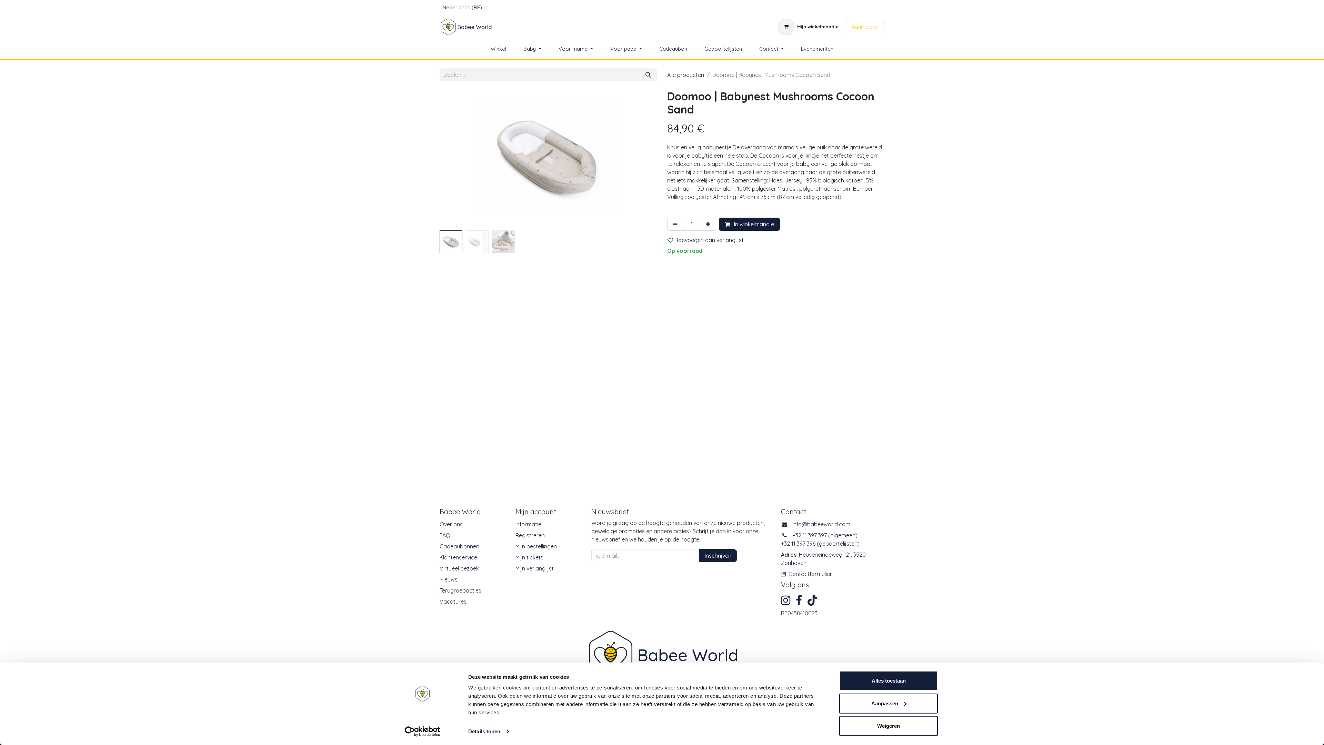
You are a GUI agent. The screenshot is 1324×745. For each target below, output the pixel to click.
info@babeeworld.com (821, 524)
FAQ (445, 535)
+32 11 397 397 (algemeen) (824, 535)
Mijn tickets (529, 557)
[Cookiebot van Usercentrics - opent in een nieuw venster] (422, 731)
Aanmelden (865, 26)
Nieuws (449, 579)
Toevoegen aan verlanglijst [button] (710, 240)
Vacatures (453, 601)
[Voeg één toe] (708, 224)
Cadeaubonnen (459, 546)
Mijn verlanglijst (534, 568)
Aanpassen (884, 703)
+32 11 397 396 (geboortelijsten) (820, 543)
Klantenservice (458, 557)
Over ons (451, 524)
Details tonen (484, 731)
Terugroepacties (460, 590)
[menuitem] (498, 49)
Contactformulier (810, 573)
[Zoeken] (648, 74)
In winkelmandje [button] (753, 224)
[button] (456, 159)
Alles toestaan (889, 681)
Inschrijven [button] (718, 555)
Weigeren (888, 726)
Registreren (530, 535)
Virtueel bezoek (459, 568)
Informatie (528, 524)
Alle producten (685, 74)
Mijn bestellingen (536, 546)
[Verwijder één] (675, 224)
